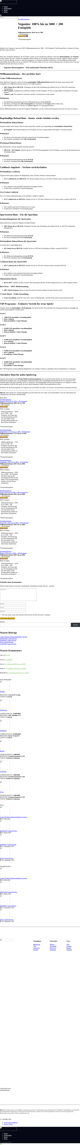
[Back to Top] (1, 1144)
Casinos (69, 946)
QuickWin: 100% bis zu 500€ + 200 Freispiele (14, 523)
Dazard (7, 655)
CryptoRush (8, 659)
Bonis (6, 10)
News (6, 12)
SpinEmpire (3, 710)
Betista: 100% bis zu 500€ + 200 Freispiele (13, 553)
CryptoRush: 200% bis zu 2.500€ (15, 664)
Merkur (52, 944)
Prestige (2, 691)
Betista (2, 751)
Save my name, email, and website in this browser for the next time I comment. (26, 615)
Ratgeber (69, 950)
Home (6, 7)
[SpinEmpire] (5, 708)
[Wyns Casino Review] (5, 856)
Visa (34, 946)
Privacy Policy (8, 1124)
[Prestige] (5, 690)
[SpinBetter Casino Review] (5, 843)
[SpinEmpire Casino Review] (5, 829)
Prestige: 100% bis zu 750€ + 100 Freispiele (13, 401)
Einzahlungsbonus (23, 19)
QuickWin (3, 771)
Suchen (2, 622)
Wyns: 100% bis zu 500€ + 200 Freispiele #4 (14, 492)
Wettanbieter (8, 8)
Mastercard (36, 944)
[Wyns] (5, 790)
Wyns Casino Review (6, 642)
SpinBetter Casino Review (8, 640)
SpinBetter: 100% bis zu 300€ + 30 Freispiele (14, 462)
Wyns (2, 792)
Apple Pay (36, 948)
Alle (68, 944)
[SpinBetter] (5, 729)
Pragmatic (53, 950)
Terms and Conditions (10, 1122)
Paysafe (35, 950)
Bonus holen (22, 36)
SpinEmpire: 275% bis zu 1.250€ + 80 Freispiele (15, 432)
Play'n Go (53, 948)
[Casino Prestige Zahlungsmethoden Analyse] (5, 815)
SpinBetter (3, 731)
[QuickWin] (5, 770)
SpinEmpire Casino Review (8, 638)
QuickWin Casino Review (8, 644)
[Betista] (5, 749)
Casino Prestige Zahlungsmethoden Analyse (13, 637)
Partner (69, 948)
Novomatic (53, 946)
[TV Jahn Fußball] (8, 3)
